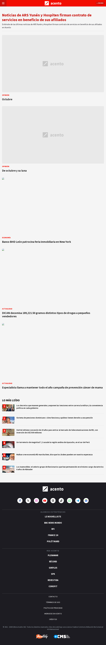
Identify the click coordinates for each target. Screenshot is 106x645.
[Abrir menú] (3, 3)
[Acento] (53, 489)
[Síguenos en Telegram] (77, 500)
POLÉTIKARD (53, 541)
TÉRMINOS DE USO (53, 602)
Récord (53, 561)
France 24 (53, 535)
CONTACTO (53, 596)
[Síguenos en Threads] (53, 500)
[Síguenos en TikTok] (61, 500)
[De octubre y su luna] (53, 139)
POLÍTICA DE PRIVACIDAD (53, 608)
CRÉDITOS (53, 619)
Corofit (53, 586)
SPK (53, 574)
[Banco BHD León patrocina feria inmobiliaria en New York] (53, 211)
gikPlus (53, 567)
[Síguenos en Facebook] (19, 500)
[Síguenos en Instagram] (36, 500)
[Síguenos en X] (28, 500)
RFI (53, 529)
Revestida (53, 580)
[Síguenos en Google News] (86, 500)
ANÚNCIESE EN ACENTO (53, 613)
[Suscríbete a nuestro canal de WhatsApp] (69, 500)
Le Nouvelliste (53, 516)
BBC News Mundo (53, 522)
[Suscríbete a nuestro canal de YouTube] (44, 500)
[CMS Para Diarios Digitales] (62, 636)
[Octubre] (53, 68)
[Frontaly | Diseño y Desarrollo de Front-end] (42, 636)
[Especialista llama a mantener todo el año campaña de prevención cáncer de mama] (53, 357)
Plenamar (53, 555)
